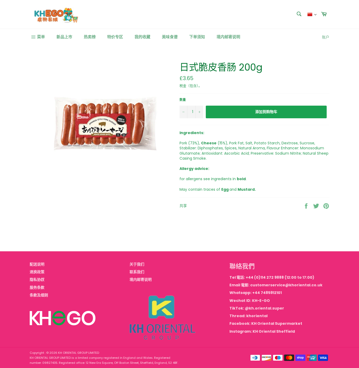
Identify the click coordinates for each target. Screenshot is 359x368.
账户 (325, 37)
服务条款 (37, 287)
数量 (183, 100)
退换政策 (37, 271)
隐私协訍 (37, 279)
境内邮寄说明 (228, 37)
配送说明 (37, 264)
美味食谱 (170, 37)
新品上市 (64, 37)
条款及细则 (39, 295)
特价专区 (115, 37)
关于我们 (137, 264)
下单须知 (197, 37)
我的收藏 (142, 37)
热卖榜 (90, 37)
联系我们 (137, 271)
